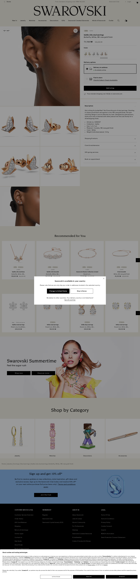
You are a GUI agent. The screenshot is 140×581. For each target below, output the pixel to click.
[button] (103, 278)
